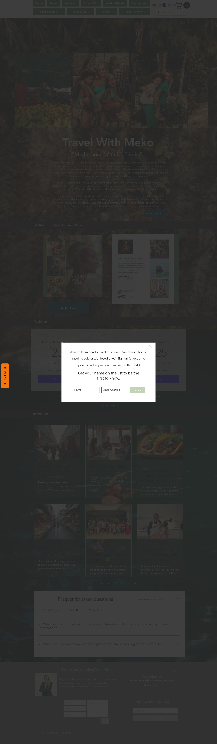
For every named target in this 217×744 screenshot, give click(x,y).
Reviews (5, 375)
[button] (150, 346)
